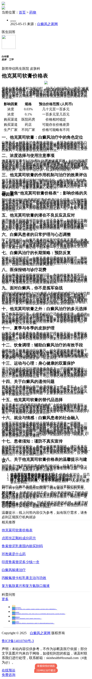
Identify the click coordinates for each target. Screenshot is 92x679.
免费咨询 (8, 675)
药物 (32, 12)
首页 (22, 12)
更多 (5, 599)
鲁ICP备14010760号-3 (18, 641)
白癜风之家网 (47, 24)
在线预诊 (8, 670)
